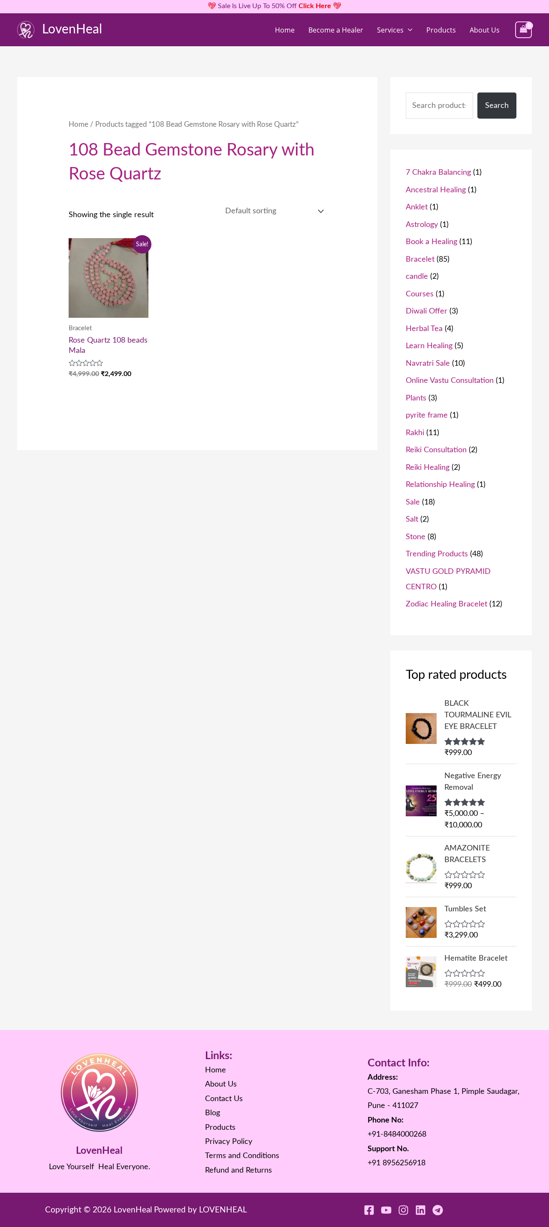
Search (497, 106)
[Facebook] (369, 1210)
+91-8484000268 (397, 1134)
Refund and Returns (238, 1170)
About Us (485, 30)
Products (441, 30)
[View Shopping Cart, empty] (523, 29)
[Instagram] (403, 1210)
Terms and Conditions (242, 1156)
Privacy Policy (228, 1142)
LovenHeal (72, 29)
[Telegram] (438, 1210)
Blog (212, 1113)
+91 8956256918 (396, 1163)
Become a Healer (335, 30)
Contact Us (224, 1099)
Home (285, 30)
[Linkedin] (420, 1210)
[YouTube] (386, 1210)
